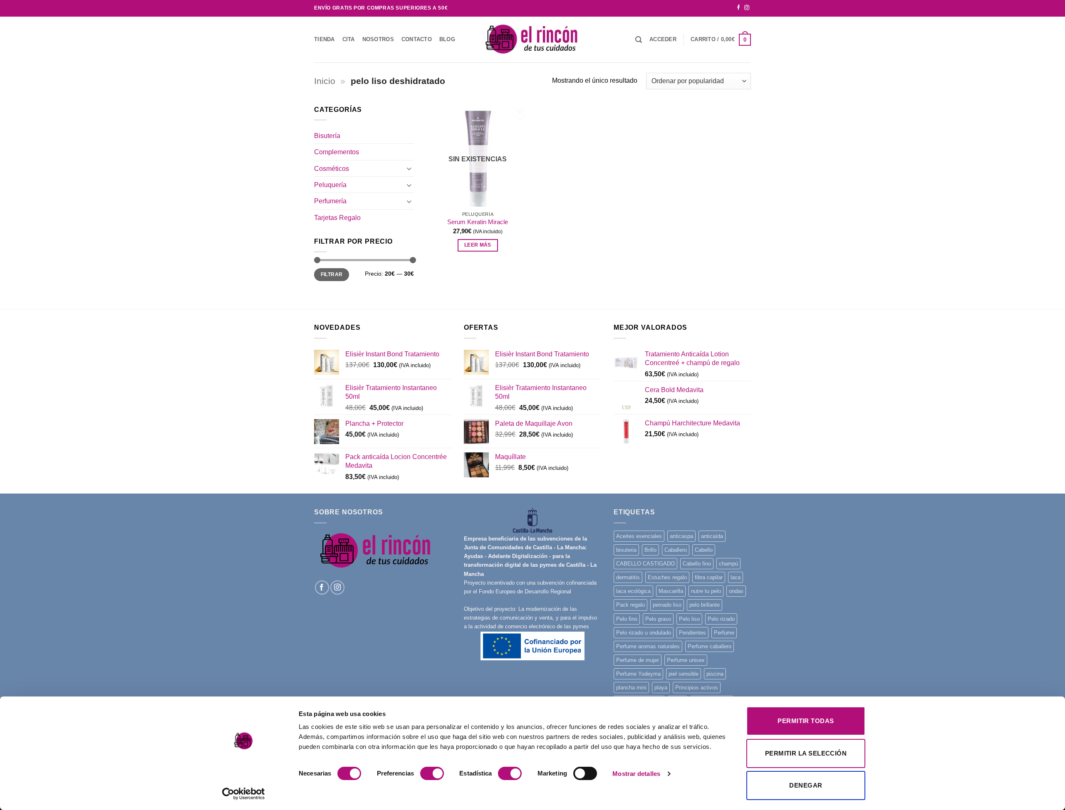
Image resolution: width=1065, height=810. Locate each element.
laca (736, 577)
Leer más (477, 245)
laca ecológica (633, 591)
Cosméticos (331, 168)
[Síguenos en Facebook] (738, 8)
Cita (348, 39)
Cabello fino (697, 564)
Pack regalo (630, 605)
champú (728, 564)
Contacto (416, 39)
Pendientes (692, 633)
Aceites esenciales (639, 536)
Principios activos (696, 687)
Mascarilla (671, 591)
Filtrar (332, 274)
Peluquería (330, 184)
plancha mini (631, 687)
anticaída (712, 536)
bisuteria (626, 550)
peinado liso (667, 605)
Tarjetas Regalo (337, 217)
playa (660, 687)
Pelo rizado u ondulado (643, 633)
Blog (447, 39)
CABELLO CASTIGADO (645, 564)
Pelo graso (658, 619)
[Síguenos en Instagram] (746, 8)
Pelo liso (689, 619)
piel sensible (683, 674)
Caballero (675, 550)
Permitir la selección (806, 753)
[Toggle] (409, 168)
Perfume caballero (709, 646)
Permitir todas (806, 720)
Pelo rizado (721, 619)
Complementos (336, 152)
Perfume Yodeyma (638, 674)
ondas (736, 591)
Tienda (324, 39)
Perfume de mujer (637, 660)
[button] (662, 39)
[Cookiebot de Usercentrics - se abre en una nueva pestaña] (243, 794)
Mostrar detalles (636, 773)
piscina (714, 674)
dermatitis (628, 577)
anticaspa (681, 536)
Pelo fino (626, 619)
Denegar (805, 785)
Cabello (704, 550)
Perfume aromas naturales (648, 646)
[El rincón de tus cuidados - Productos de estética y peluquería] (532, 39)
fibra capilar (709, 577)
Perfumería (330, 201)
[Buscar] (638, 40)
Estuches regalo (667, 577)
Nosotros (378, 39)
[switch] (432, 773)
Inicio (324, 81)
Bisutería (327, 135)
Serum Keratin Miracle (477, 222)
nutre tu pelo (706, 591)
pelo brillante (704, 605)
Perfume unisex (686, 660)
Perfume (724, 633)
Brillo (650, 550)
